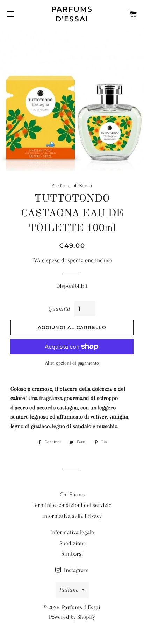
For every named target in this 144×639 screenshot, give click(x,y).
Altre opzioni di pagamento (72, 363)
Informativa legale (72, 532)
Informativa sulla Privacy (72, 515)
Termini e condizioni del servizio (72, 505)
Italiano (69, 589)
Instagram (76, 570)
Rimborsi (72, 553)
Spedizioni (72, 543)
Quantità (59, 308)
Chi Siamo (72, 494)
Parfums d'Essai (72, 14)
